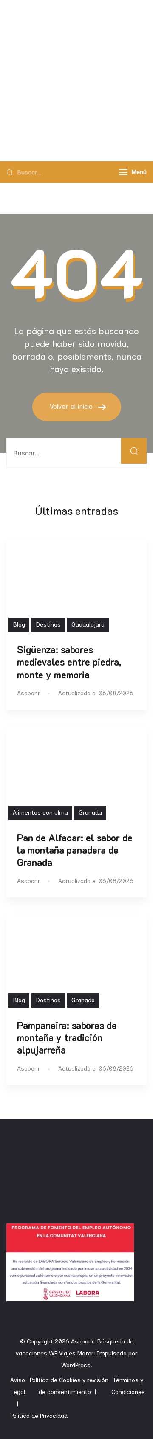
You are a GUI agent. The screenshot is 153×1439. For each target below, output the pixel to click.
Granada (90, 812)
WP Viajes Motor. (72, 1353)
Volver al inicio (72, 406)
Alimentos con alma (40, 812)
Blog (19, 624)
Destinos (48, 624)
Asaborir (82, 1341)
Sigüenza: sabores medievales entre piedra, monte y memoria (69, 662)
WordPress (76, 1365)
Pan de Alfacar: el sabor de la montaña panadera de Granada (75, 850)
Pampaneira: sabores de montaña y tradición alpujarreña (67, 1037)
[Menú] (123, 172)
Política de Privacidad (39, 1415)
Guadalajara (88, 624)
